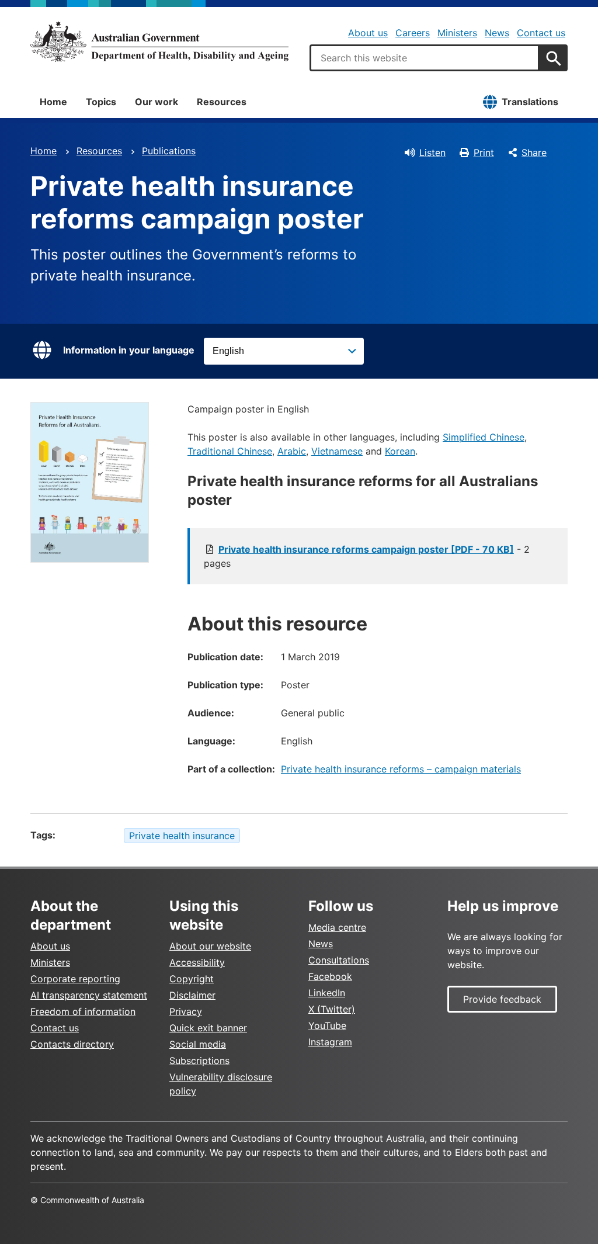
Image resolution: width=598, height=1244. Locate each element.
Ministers (457, 33)
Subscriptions (199, 1060)
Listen (432, 152)
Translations (530, 102)
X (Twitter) (331, 1009)
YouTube (327, 1025)
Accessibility (197, 962)
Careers (412, 33)
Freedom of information (82, 1011)
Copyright (191, 979)
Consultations (338, 960)
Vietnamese (337, 451)
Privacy (185, 1011)
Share (534, 152)
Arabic (291, 451)
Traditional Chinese (229, 451)
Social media (197, 1044)
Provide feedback (502, 999)
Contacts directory (72, 1044)
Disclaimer (192, 995)
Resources (221, 102)
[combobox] (425, 57)
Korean (400, 451)
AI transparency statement (88, 995)
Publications (169, 151)
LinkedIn (326, 993)
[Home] (159, 41)
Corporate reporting (75, 979)
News (497, 33)
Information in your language (128, 350)
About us (368, 33)
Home (53, 102)
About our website (210, 946)
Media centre (337, 927)
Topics (101, 102)
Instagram (330, 1042)
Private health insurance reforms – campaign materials (401, 769)
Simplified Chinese (483, 437)
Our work (156, 102)
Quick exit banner (208, 1028)
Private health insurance (182, 835)
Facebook (330, 976)
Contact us (541, 33)
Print (484, 152)
